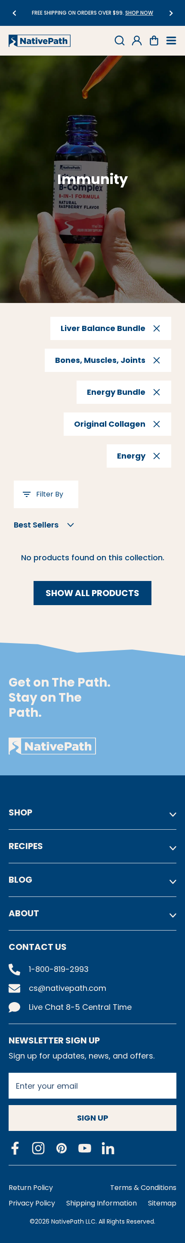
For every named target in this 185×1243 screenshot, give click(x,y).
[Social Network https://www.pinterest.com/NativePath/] (61, 1148)
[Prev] (14, 13)
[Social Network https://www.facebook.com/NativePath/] (15, 1148)
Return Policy (31, 1188)
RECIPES (26, 846)
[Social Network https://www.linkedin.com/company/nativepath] (108, 1148)
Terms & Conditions (143, 1188)
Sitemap (162, 1203)
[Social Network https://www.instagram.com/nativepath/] (38, 1148)
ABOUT (24, 913)
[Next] (171, 13)
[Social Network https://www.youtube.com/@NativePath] (84, 1148)
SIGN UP (92, 1117)
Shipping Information (101, 1203)
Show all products (92, 593)
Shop (20, 812)
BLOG (20, 880)
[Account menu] (137, 40)
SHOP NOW (109, 12)
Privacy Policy (32, 1203)
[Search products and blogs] (119, 40)
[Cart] (154, 40)
